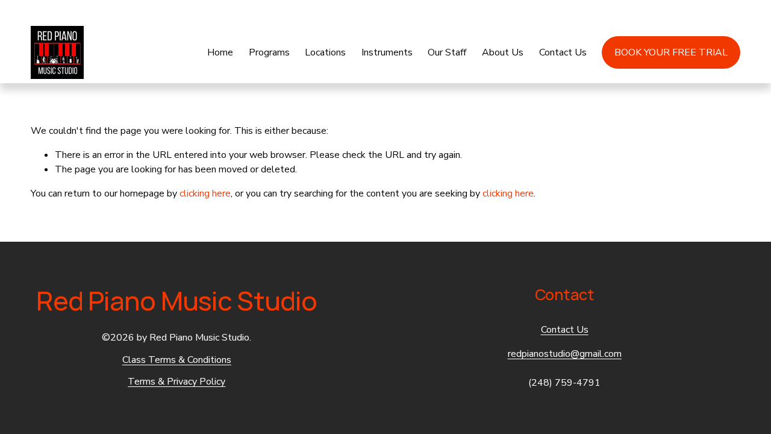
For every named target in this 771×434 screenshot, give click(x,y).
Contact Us (563, 52)
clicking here (205, 193)
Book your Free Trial (671, 52)
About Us (502, 52)
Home (220, 52)
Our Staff (447, 52)
